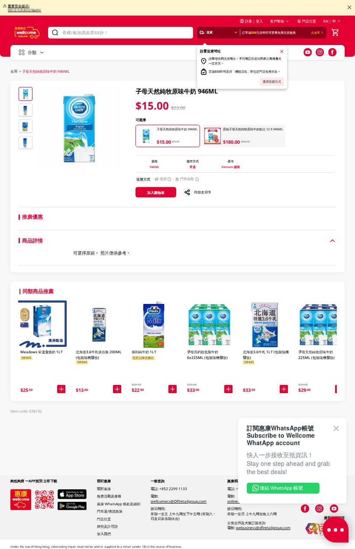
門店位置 (309, 21)
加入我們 (104, 533)
